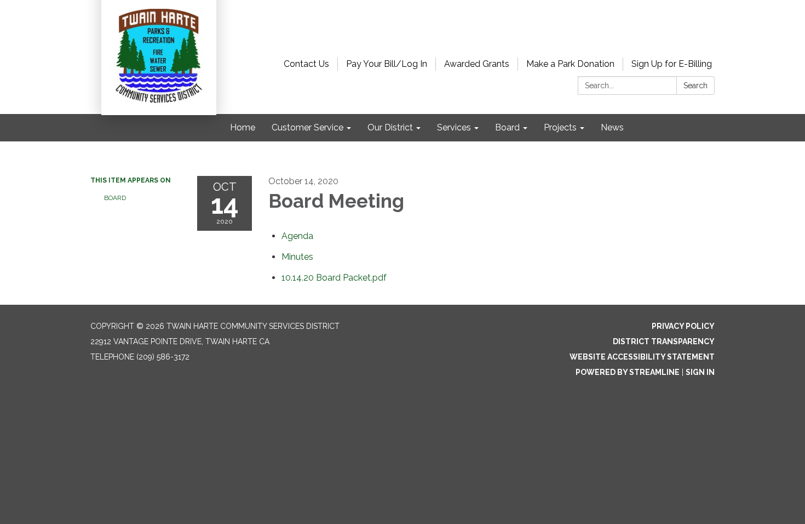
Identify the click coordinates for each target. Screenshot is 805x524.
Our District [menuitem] (390, 127)
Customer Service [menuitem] (307, 127)
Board (115, 198)
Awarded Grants (476, 64)
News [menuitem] (612, 127)
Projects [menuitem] (560, 127)
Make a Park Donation (570, 64)
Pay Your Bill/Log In (386, 64)
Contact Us (306, 64)
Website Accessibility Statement (642, 356)
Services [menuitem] (454, 127)
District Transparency (664, 341)
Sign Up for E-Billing (671, 64)
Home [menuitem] (242, 127)
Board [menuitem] (507, 127)
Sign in (700, 372)
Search (695, 85)
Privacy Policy (683, 326)
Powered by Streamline (628, 372)
